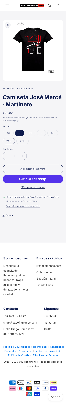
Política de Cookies (19, 355)
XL (54, 134)
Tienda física (44, 285)
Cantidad (8, 149)
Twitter (48, 329)
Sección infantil (46, 278)
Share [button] (9, 215)
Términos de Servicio (45, 355)
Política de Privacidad (47, 351)
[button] (49, 6)
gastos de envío (33, 118)
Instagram (50, 322)
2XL (8, 141)
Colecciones (44, 272)
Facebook (50, 316)
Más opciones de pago (33, 187)
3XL (24, 142)
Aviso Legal (25, 351)
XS (10, 134)
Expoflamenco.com (48, 265)
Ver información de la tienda (23, 206)
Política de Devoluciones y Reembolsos (25, 346)
